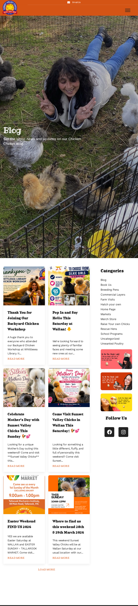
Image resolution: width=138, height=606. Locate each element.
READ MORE (16, 359)
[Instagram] (123, 432)
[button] (127, 10)
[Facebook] (109, 432)
